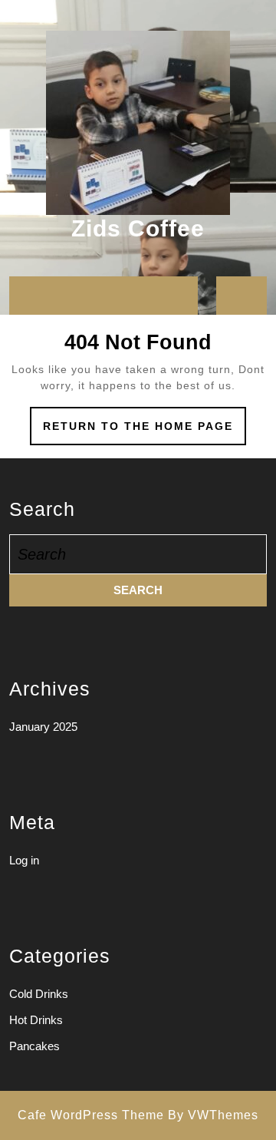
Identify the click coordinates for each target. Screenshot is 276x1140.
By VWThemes (213, 1115)
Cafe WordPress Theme (91, 1115)
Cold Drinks (38, 993)
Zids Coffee (138, 228)
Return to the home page (144, 431)
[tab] (25, 295)
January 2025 (43, 726)
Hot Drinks (36, 1019)
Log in (24, 860)
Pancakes (34, 1045)
